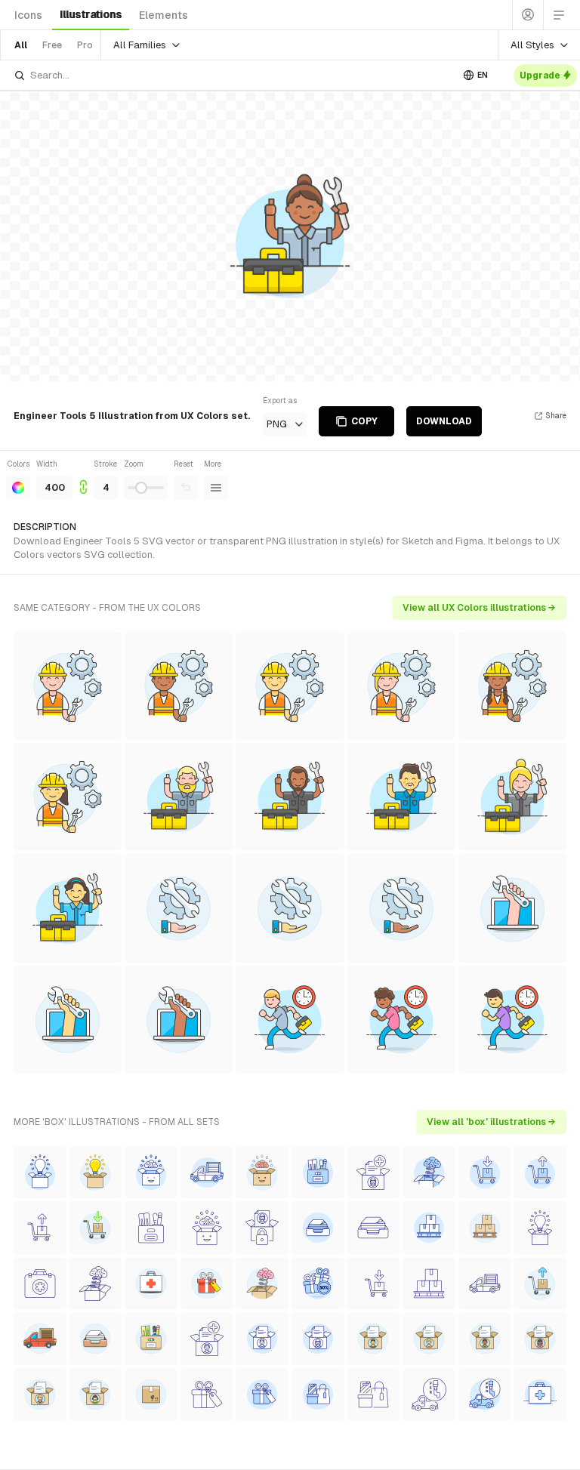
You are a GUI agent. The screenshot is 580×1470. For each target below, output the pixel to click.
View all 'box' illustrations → (491, 1122)
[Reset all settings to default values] (186, 488)
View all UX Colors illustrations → (479, 607)
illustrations (91, 14)
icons (28, 15)
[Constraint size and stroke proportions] (83, 479)
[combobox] (232, 75)
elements (163, 15)
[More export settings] (216, 488)
